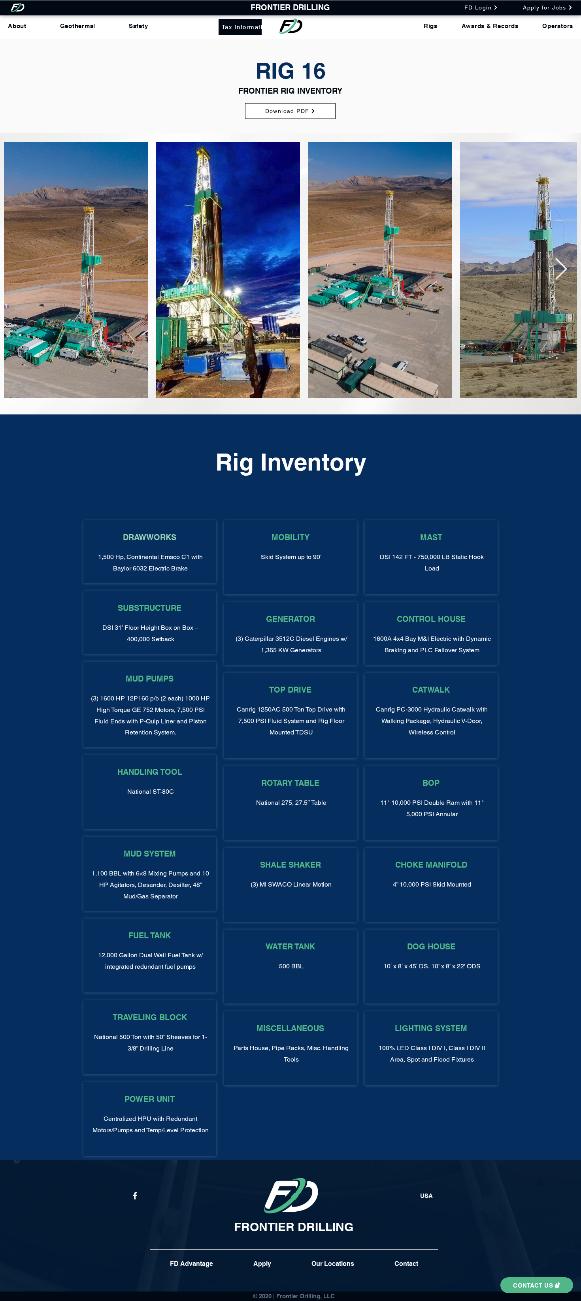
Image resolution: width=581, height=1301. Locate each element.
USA (426, 1195)
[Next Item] (561, 269)
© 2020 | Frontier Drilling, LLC (294, 1296)
